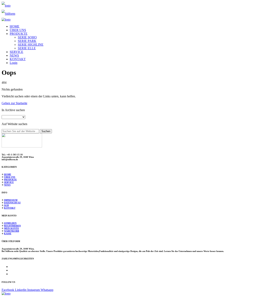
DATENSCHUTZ (12, 202)
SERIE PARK (27, 41)
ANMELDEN (10, 223)
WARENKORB (11, 231)
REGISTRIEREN (12, 225)
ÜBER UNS (18, 30)
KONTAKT (18, 59)
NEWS (14, 55)
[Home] (6, 5)
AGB (6, 205)
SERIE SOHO (27, 37)
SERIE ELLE (27, 48)
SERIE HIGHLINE (30, 44)
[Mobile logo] (6, 293)
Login (13, 62)
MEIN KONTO (11, 228)
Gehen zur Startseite (14, 103)
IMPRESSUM (10, 200)
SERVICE (16, 52)
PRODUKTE (18, 33)
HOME (14, 26)
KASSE (7, 233)
